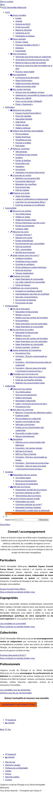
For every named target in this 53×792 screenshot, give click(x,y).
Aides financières (22, 196)
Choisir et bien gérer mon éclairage (30, 377)
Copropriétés (10, 208)
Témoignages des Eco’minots (28, 495)
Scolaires (9, 472)
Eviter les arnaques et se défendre (30, 205)
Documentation (22, 320)
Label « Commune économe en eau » (31, 404)
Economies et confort (21, 175)
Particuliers (10, 107)
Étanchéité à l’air (22, 163)
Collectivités (10, 386)
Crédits (8, 771)
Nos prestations (19, 74)
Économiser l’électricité (25, 181)
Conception (20, 169)
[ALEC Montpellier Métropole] (13, 7)
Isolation (19, 157)
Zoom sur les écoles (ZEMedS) (28, 101)
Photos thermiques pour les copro (30, 223)
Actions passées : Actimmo (27, 347)
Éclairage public (22, 415)
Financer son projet (21, 193)
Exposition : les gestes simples (28, 448)
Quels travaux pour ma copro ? (25, 255)
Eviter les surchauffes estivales (28, 380)
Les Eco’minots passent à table (26, 498)
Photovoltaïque (22, 134)
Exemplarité (20, 51)
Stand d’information (23, 80)
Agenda (18, 21)
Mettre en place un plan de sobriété (30, 63)
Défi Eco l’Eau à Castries (25, 454)
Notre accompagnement (26, 395)
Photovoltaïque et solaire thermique (30, 267)
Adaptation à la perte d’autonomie (30, 172)
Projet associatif (22, 27)
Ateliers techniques (23, 398)
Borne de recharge (23, 270)
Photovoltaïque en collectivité (28, 418)
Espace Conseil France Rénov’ (28, 113)
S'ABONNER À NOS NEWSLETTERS (19, 704)
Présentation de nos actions (24, 475)
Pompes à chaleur (23, 143)
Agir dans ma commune (22, 409)
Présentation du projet (24, 501)
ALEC (7, 12)
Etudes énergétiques (24, 240)
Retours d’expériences (24, 436)
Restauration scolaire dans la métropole (32, 510)
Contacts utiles (21, 229)
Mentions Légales (12, 765)
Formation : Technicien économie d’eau (32, 463)
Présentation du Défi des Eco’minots (31, 490)
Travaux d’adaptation (24, 273)
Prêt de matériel (22, 190)
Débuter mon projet (23, 238)
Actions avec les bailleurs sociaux (29, 92)
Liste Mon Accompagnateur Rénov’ (30, 202)
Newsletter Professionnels (26, 312)
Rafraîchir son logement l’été (27, 178)
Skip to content (6, 1)
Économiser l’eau (22, 187)
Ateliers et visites (22, 217)
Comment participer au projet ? (28, 504)
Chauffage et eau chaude (26, 154)
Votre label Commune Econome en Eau (32, 60)
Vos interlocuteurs (23, 214)
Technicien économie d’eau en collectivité (33, 57)
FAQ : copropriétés (23, 249)
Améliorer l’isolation (23, 258)
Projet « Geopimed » (24, 104)
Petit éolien (20, 146)
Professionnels (11, 306)
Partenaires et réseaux (25, 36)
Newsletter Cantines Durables (28, 507)
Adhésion (19, 48)
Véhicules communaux (25, 424)
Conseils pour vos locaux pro (25, 374)
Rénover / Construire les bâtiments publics (33, 412)
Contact (8, 513)
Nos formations (20, 54)
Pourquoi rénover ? (23, 235)
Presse (8, 774)
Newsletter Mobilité (23, 119)
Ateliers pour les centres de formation (31, 318)
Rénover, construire (20, 149)
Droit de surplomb (23, 246)
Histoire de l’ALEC (23, 24)
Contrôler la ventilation (25, 264)
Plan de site (10, 762)
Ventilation (19, 166)
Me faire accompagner (25, 252)
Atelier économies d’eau (25, 86)
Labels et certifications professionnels (31, 199)
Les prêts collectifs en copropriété (30, 282)
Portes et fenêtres (23, 160)
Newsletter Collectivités (25, 401)
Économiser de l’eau (24, 303)
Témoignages (21, 151)
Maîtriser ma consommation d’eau (30, 383)
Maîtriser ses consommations (25, 288)
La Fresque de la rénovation (27, 77)
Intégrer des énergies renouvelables (27, 131)
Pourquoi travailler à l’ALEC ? (27, 45)
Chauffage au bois (23, 140)
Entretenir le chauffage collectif (28, 291)
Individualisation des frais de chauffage (32, 294)
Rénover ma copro (20, 232)
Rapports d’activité (23, 30)
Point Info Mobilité (23, 116)
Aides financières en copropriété (29, 279)
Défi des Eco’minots (24, 451)
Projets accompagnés (24, 226)
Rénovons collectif (23, 98)
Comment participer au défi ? (27, 493)
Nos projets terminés (21, 89)
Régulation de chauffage (25, 184)
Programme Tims (22, 353)
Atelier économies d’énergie (27, 83)
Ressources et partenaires (26, 484)
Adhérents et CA (22, 33)
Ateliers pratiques (22, 128)
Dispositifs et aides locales (26, 433)
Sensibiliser (17, 439)
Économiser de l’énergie (25, 300)
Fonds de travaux (22, 285)
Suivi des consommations (26, 297)
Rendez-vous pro (22, 315)
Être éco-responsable (24, 71)
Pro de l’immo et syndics (23, 329)
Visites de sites (22, 125)
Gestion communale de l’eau (27, 421)
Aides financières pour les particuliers (31, 324)
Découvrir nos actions (21, 110)
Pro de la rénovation (21, 309)
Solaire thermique (22, 137)
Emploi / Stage (21, 42)
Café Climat (20, 122)
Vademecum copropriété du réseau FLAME (34, 95)
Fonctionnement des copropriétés (30, 243)
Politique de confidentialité (16, 768)
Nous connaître (19, 15)
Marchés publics (12, 777)
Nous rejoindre (19, 39)
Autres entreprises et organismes (26, 350)
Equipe (18, 18)
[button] (6, 517)
